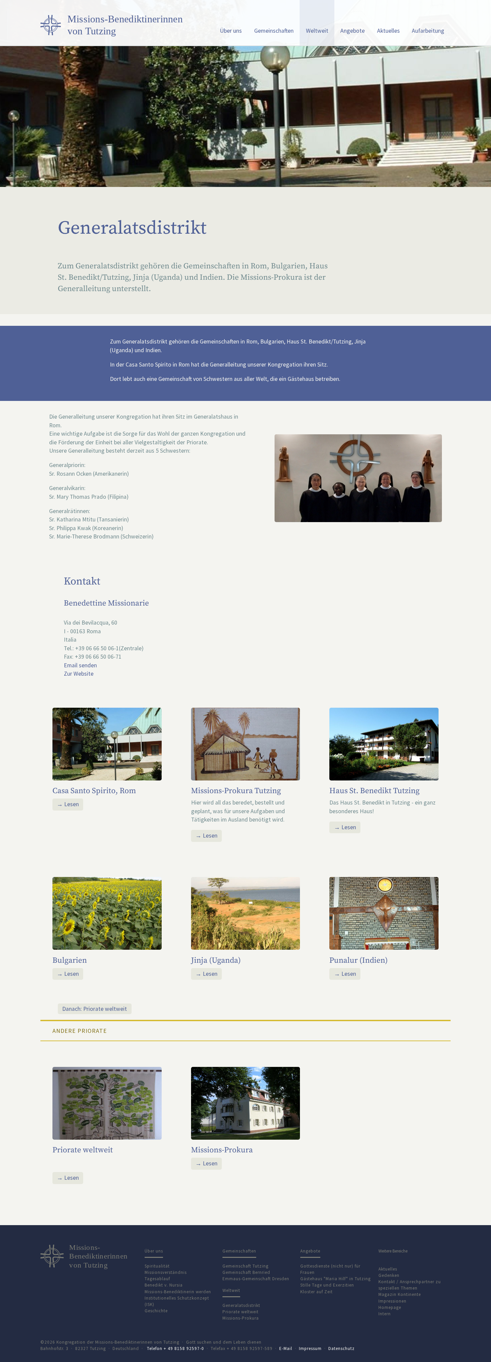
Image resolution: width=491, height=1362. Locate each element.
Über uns (231, 30)
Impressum (310, 1348)
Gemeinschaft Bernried (246, 1272)
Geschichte (156, 1311)
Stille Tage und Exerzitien (327, 1285)
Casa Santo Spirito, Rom (94, 791)
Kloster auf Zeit (316, 1292)
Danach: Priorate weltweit (94, 1008)
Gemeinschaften (274, 30)
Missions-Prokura (222, 1150)
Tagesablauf (157, 1279)
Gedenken (388, 1275)
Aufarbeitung (428, 30)
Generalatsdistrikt (241, 1305)
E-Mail (285, 1348)
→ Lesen (68, 804)
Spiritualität (157, 1266)
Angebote (352, 30)
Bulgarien (69, 960)
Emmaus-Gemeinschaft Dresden (255, 1279)
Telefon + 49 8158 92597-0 (175, 1348)
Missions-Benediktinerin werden (178, 1292)
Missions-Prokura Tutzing (236, 791)
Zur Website (79, 673)
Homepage (389, 1307)
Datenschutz (341, 1348)
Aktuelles (388, 30)
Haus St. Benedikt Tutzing (374, 791)
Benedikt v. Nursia (164, 1285)
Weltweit (317, 30)
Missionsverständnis (166, 1272)
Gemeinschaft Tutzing (245, 1266)
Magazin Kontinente (399, 1294)
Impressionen (392, 1301)
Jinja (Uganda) (216, 960)
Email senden (80, 665)
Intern (384, 1314)
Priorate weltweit (82, 1150)
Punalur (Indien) (358, 960)
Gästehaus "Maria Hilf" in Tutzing (335, 1279)
